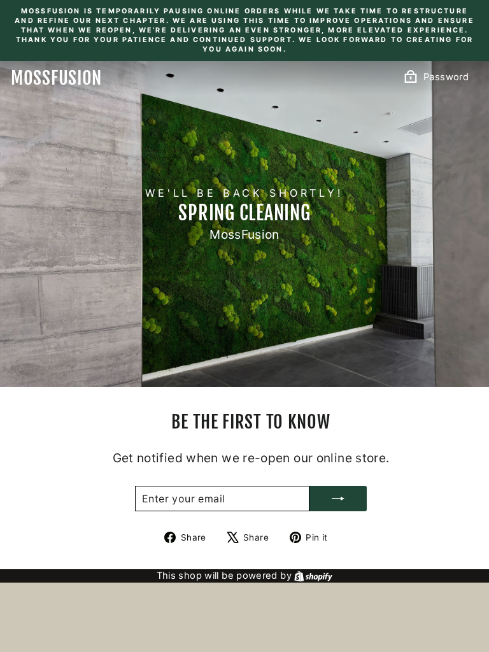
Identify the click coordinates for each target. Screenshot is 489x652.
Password (446, 77)
